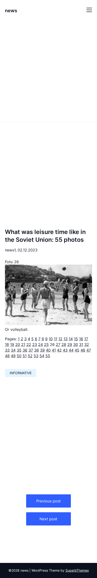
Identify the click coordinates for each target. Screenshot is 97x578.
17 (86, 338)
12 (60, 338)
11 (55, 338)
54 (42, 355)
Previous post (48, 501)
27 (58, 344)
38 (36, 350)
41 (54, 350)
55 (47, 355)
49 (13, 355)
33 (7, 350)
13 (66, 338)
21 (23, 344)
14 (71, 338)
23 (34, 344)
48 (7, 355)
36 (25, 350)
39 (42, 350)
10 (51, 338)
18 (7, 344)
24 (40, 344)
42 (59, 350)
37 (30, 350)
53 (36, 355)
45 (77, 350)
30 (75, 344)
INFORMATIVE (21, 373)
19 (12, 344)
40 (48, 350)
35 (19, 350)
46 (83, 350)
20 (17, 344)
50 (19, 355)
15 (76, 338)
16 (81, 338)
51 (25, 355)
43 (65, 350)
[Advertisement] (48, 70)
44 (71, 350)
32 (86, 344)
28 (63, 344)
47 (88, 350)
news (11, 10)
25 (46, 344)
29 (69, 344)
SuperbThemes (77, 570)
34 (13, 350)
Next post (48, 519)
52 (30, 355)
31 (81, 344)
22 (28, 344)
